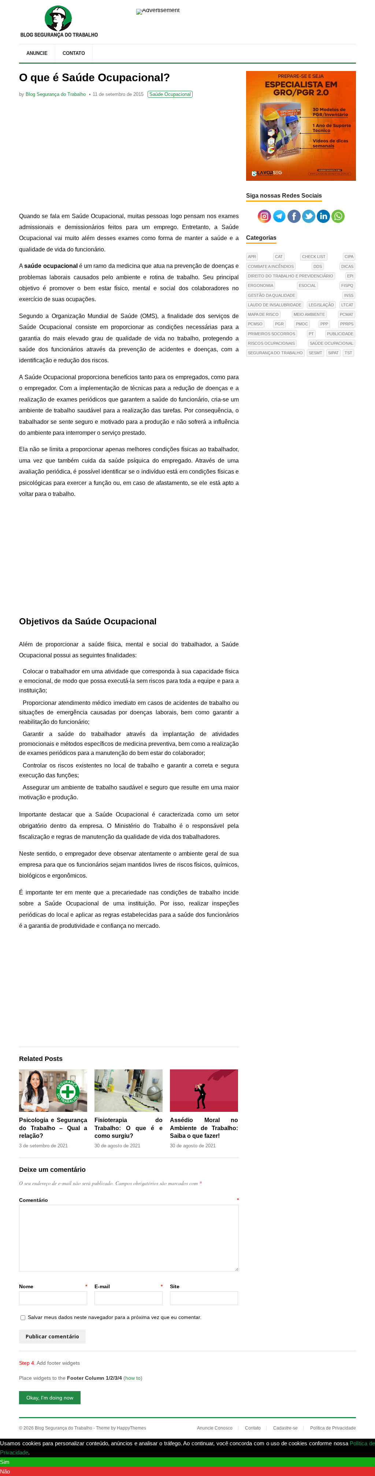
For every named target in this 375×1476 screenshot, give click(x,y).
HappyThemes (131, 1428)
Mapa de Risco (263, 314)
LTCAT (347, 305)
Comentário (129, 1200)
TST (348, 353)
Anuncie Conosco (215, 1428)
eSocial (307, 285)
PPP (324, 324)
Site (174, 1286)
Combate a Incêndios (271, 266)
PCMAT (346, 314)
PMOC (302, 324)
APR (252, 256)
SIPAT (333, 353)
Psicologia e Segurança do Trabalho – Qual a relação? (53, 1128)
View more (44, 1452)
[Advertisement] (129, 156)
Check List (314, 256)
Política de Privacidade (333, 1428)
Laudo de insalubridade (274, 305)
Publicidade (340, 334)
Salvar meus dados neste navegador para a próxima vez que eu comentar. (114, 1317)
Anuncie (37, 53)
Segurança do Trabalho (275, 353)
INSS (348, 295)
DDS (317, 266)
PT (311, 334)
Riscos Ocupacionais (271, 343)
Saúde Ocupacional (170, 94)
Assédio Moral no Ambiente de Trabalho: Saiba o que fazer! (204, 1128)
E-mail (128, 1286)
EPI (350, 276)
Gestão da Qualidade (271, 295)
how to (133, 1378)
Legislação (321, 305)
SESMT (315, 353)
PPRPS (346, 324)
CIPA (349, 256)
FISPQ (347, 285)
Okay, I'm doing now (49, 1398)
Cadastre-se (285, 1428)
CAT (279, 256)
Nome (53, 1286)
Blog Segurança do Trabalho (56, 94)
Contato (74, 53)
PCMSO (255, 324)
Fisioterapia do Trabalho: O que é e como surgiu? (128, 1128)
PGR (279, 324)
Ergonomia (260, 285)
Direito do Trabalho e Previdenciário (290, 276)
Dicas (347, 266)
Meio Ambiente (309, 314)
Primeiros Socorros (271, 334)
